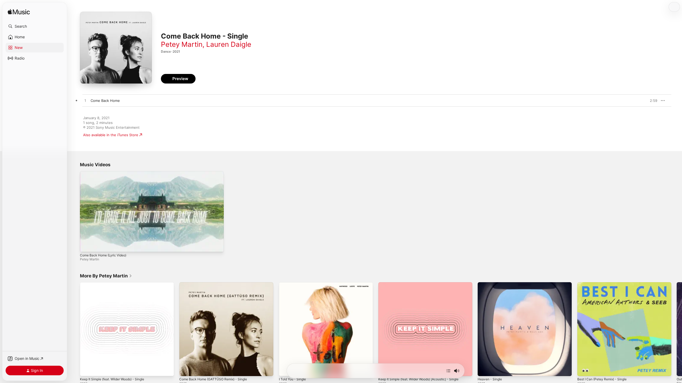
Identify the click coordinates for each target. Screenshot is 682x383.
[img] (19, 12)
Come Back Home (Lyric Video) (103, 255)
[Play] (87, 245)
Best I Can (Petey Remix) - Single (604, 284)
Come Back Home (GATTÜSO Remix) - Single (216, 284)
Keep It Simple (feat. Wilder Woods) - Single (116, 284)
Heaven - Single (491, 284)
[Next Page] (676, 329)
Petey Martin (181, 44)
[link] (106, 276)
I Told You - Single (294, 284)
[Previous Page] (74, 329)
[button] (34, 26)
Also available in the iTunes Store (110, 135)
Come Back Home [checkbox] (105, 100)
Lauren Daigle (228, 44)
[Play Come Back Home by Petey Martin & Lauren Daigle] (85, 100)
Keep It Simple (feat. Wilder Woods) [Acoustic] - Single (423, 284)
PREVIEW (651, 100)
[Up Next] (448, 370)
